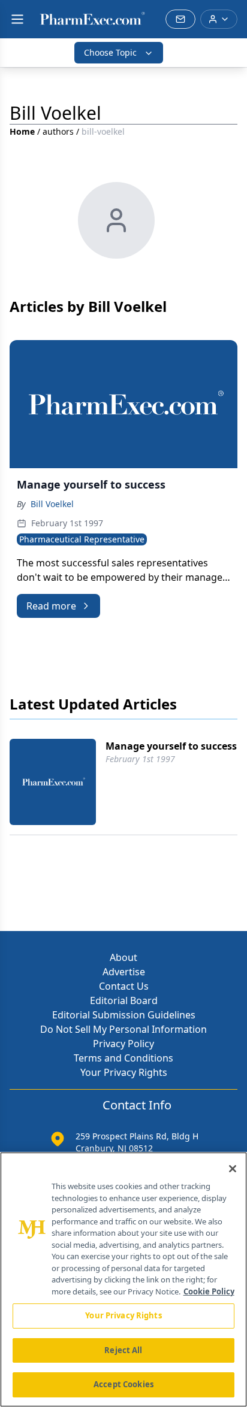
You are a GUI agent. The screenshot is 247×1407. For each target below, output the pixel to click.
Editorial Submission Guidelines (123, 1014)
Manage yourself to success (171, 746)
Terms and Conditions (123, 1058)
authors (58, 131)
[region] (123, 1279)
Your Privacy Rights (123, 1072)
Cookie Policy (208, 1291)
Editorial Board (124, 1000)
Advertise (124, 971)
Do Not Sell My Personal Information (123, 1029)
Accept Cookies (123, 1384)
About (123, 957)
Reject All (123, 1350)
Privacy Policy (123, 1043)
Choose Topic (110, 52)
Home (22, 131)
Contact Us (124, 986)
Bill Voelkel (52, 504)
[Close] (232, 1169)
